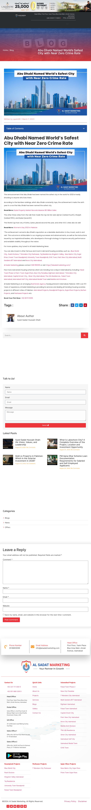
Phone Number (15, 645)
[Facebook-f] (8, 806)
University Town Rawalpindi (37, 257)
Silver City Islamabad (36, 276)
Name (7, 387)
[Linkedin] (21, 806)
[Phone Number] (6, 646)
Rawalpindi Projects (56, 290)
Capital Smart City (20, 276)
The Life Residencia (52, 276)
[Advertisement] (45, 359)
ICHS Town (53, 257)
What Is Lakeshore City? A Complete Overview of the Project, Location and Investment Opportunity (72, 443)
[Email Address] (32, 646)
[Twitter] (11, 806)
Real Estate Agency (38, 284)
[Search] (84, 335)
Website (6, 606)
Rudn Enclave (13, 254)
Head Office (72, 643)
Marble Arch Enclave (58, 279)
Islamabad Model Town (38, 279)
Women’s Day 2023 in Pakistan (25, 227)
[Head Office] (63, 646)
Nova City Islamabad (34, 260)
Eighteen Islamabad (56, 273)
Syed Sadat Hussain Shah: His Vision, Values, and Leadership (28, 442)
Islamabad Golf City (20, 279)
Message (9, 408)
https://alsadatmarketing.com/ (58, 265)
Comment (7, 559)
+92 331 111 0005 (27, 298)
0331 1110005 (35, 265)
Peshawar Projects (21, 293)
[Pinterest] (25, 806)
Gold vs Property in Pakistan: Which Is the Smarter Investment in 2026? (29, 458)
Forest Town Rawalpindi (18, 257)
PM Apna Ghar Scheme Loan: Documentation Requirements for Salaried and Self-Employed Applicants (74, 461)
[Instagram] (18, 806)
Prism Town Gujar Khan (24, 273)
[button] (67, 24)
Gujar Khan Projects (72, 290)
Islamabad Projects (41, 290)
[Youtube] (14, 806)
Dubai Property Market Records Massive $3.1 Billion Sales (35, 210)
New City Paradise (41, 273)
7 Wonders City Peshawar (29, 254)
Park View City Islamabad (67, 257)
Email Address (42, 645)
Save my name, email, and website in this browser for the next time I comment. (38, 615)
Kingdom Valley (58, 254)
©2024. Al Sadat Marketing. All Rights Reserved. (22, 801)
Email (7, 398)
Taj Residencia (45, 254)
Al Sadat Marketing (11, 265)
